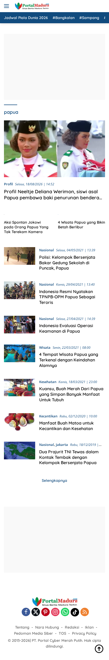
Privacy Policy (84, 633)
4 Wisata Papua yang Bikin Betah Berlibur (81, 224)
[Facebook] (26, 612)
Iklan (89, 627)
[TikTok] (75, 612)
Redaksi (72, 627)
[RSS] (84, 612)
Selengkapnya (54, 480)
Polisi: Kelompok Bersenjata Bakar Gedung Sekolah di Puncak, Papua (67, 262)
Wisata (45, 347)
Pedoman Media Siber (33, 633)
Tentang (22, 627)
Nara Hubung (47, 627)
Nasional (46, 250)
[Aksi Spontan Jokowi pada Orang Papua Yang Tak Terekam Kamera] (27, 214)
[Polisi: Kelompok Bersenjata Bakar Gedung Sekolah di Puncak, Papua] (19, 260)
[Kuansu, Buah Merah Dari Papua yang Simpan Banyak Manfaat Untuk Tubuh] (19, 392)
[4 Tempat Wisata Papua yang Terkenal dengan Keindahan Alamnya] (19, 358)
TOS (62, 633)
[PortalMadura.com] (31, 6)
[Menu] (7, 6)
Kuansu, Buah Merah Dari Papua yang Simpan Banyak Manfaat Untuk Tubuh (71, 394)
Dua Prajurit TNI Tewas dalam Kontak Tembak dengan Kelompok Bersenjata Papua (69, 457)
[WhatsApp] (65, 612)
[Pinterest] (45, 612)
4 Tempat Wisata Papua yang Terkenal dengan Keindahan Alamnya (68, 360)
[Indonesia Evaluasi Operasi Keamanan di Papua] (19, 326)
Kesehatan (47, 381)
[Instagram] (55, 612)
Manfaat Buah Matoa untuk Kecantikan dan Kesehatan (66, 425)
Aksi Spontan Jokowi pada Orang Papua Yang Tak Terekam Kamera (26, 227)
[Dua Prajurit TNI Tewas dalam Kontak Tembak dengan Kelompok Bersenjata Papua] (19, 455)
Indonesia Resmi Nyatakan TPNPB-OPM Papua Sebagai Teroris (67, 297)
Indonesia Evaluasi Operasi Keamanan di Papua (66, 328)
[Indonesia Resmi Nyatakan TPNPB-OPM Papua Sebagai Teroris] (19, 294)
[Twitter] (35, 612)
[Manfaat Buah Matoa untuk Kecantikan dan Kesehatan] (19, 423)
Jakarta (62, 444)
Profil (8, 184)
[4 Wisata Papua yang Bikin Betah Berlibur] (81, 214)
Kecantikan (48, 416)
